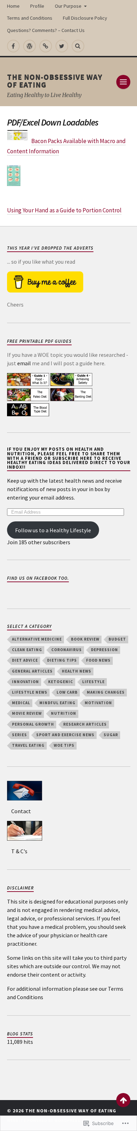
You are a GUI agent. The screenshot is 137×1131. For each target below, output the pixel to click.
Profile (37, 6)
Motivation (98, 702)
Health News (76, 671)
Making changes (106, 692)
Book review (85, 639)
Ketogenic (60, 681)
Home (13, 6)
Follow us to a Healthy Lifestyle (53, 530)
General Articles (32, 671)
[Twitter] (62, 46)
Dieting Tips (62, 660)
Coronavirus (66, 649)
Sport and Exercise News (65, 734)
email (24, 363)
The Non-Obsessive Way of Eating (54, 80)
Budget (117, 639)
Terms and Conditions (29, 18)
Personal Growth (33, 724)
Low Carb (67, 692)
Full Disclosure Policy (85, 18)
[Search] (78, 46)
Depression (104, 649)
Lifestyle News (29, 692)
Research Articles (85, 724)
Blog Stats (20, 1033)
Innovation (25, 681)
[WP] (29, 46)
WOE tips (64, 745)
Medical (21, 702)
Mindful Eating (57, 702)
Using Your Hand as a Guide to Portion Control (64, 210)
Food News (98, 660)
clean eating (27, 649)
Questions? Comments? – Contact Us (46, 30)
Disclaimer (20, 888)
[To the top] (123, 1100)
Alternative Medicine (37, 639)
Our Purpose (68, 6)
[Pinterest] (45, 46)
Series (19, 734)
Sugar (111, 734)
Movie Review (27, 713)
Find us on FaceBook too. (38, 578)
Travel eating (28, 745)
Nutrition (63, 713)
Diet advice (25, 660)
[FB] (13, 46)
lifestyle (93, 681)
